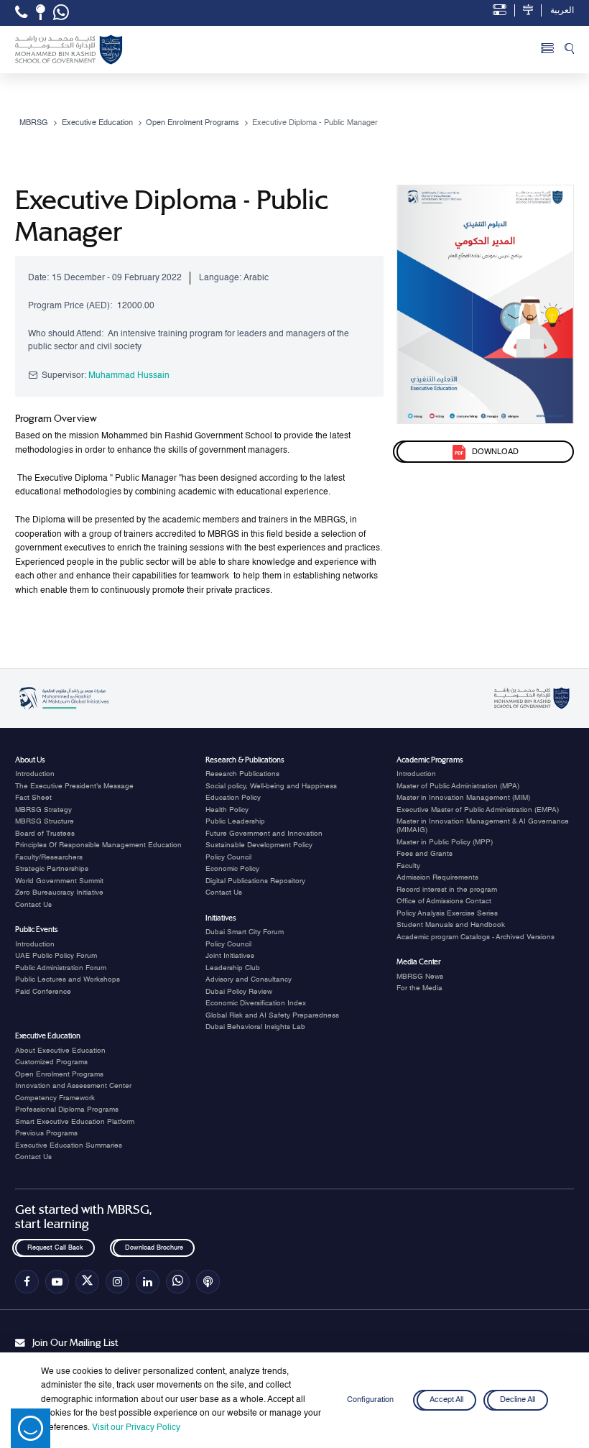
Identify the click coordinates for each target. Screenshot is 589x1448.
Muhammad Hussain (129, 376)
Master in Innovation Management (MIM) (463, 797)
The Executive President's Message (74, 786)
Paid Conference (43, 991)
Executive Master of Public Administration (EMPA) (477, 809)
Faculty (408, 866)
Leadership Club (232, 968)
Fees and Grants (424, 853)
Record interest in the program (446, 889)
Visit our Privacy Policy (136, 1428)
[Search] (569, 49)
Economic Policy (232, 868)
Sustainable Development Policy (258, 845)
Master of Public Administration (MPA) (457, 786)
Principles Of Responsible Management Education (98, 845)
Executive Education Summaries (68, 1145)
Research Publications (242, 774)
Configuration (370, 1399)
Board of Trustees (45, 833)
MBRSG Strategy (43, 809)
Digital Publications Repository (255, 881)
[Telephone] (21, 12)
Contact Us (33, 904)
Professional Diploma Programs (67, 1109)
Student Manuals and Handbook (450, 924)
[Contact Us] (40, 12)
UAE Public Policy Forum (56, 955)
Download (494, 452)
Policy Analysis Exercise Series (447, 913)
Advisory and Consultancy (248, 979)
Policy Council (228, 857)
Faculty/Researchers (49, 857)
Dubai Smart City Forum (244, 932)
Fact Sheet (33, 797)
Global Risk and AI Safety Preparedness (272, 1015)
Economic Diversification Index (255, 1003)
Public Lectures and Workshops (67, 979)
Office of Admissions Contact (443, 901)
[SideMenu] (547, 49)
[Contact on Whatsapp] (61, 13)
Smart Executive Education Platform (74, 1121)
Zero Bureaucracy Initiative (59, 892)
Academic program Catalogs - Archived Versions (475, 937)
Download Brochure (153, 1248)
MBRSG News (419, 976)
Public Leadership (235, 821)
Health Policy (227, 809)
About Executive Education (60, 1050)
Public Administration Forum (60, 968)
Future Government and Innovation (264, 833)
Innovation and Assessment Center (73, 1085)
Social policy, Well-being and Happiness (271, 786)
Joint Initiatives (229, 955)
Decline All (517, 1399)
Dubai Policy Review (238, 991)
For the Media (419, 988)
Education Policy (233, 797)
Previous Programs (46, 1133)
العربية (562, 10)
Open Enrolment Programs (59, 1074)
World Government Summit (59, 881)
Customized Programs (51, 1062)
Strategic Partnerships (51, 868)
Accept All (446, 1399)
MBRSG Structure (44, 821)
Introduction (35, 774)
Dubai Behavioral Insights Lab (255, 1026)
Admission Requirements (437, 877)
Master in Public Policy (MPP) (444, 842)
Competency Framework (55, 1098)
